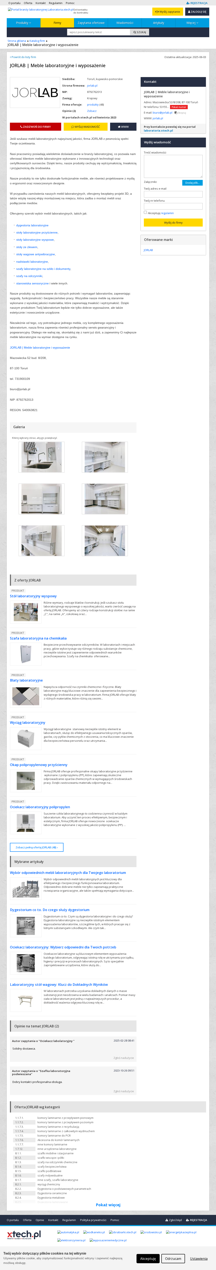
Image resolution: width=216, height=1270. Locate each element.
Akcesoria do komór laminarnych (59, 1140)
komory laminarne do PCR (54, 1135)
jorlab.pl (92, 85)
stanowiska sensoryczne (32, 283)
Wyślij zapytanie (169, 12)
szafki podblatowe (49, 1171)
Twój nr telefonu (155, 200)
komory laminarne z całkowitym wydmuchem (66, 1131)
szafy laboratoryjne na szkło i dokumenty (43, 268)
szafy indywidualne (50, 1175)
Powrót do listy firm (23, 57)
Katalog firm (37, 41)
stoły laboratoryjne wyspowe (35, 239)
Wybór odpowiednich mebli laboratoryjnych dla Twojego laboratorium (68, 872)
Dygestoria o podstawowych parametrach (64, 1189)
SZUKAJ (141, 32)
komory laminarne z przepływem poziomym (65, 1122)
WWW (124, 127)
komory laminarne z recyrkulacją (58, 1127)
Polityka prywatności (93, 1220)
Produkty (22, 23)
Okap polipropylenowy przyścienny (39, 764)
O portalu (13, 1220)
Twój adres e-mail (156, 188)
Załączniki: (150, 182)
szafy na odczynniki (29, 276)
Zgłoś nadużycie (123, 1058)
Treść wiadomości (156, 152)
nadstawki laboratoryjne (32, 261)
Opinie (40, 1220)
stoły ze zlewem (26, 247)
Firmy (57, 23)
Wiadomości (124, 23)
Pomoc (115, 1220)
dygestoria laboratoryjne (32, 225)
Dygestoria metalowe (51, 1197)
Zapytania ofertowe (91, 23)
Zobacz (92, 111)
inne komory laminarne (52, 1144)
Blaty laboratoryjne (26, 680)
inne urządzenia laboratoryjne (57, 1149)
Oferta (27, 1220)
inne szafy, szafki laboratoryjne (58, 1180)
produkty (93, 104)
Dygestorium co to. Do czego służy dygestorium (49, 909)
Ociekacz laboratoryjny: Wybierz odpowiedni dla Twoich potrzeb (63, 947)
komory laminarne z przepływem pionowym (65, 1118)
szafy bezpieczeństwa (52, 1166)
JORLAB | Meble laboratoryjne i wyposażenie (40, 347)
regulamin (167, 213)
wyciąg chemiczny (49, 1184)
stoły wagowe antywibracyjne (35, 254)
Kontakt (53, 1220)
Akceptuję (161, 213)
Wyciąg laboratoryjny (27, 722)
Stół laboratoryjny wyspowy (33, 596)
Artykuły (158, 23)
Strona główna (17, 41)
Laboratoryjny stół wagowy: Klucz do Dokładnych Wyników (59, 984)
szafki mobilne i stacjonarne (56, 1153)
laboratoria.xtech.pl (158, 130)
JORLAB (148, 250)
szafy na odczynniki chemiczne (57, 1162)
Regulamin (69, 1220)
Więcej (191, 23)
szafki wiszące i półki (51, 1158)
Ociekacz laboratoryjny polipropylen (40, 807)
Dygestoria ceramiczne (52, 1193)
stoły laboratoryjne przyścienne (37, 232)
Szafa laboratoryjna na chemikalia (38, 638)
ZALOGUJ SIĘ (198, 12)
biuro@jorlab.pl (163, 112)
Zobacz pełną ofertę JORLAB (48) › (37, 847)
